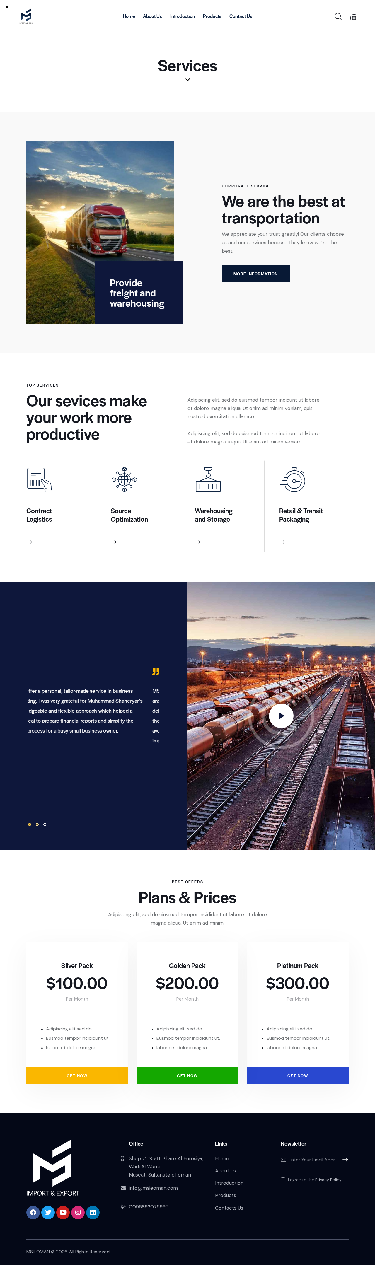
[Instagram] (78, 1212)
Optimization (129, 519)
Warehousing (213, 510)
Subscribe (344, 1159)
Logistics (39, 519)
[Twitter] (48, 1212)
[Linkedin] (93, 1212)
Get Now (77, 1075)
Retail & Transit (301, 510)
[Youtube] (63, 1212)
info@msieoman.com (153, 1188)
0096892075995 (148, 1206)
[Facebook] (33, 1212)
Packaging (294, 519)
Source (121, 510)
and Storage (212, 519)
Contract (39, 510)
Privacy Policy (328, 1180)
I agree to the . (315, 1179)
